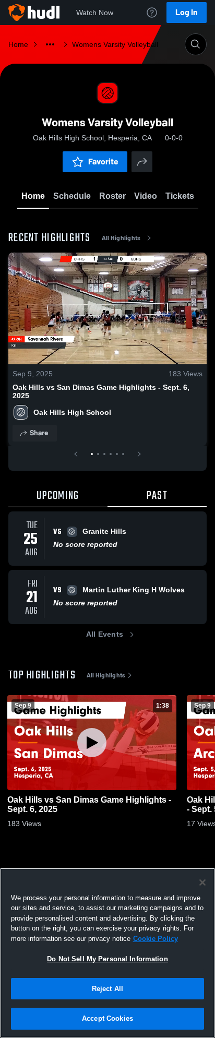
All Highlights (121, 238)
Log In (186, 12)
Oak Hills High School (72, 412)
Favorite (103, 161)
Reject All (107, 989)
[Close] (202, 882)
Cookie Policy (155, 938)
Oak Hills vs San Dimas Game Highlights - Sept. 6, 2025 (101, 391)
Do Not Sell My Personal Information (107, 959)
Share (39, 433)
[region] (107, 953)
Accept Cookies (107, 1018)
